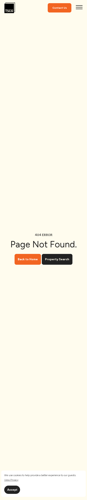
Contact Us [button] (59, 7)
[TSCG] (9, 8)
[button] (11, 480)
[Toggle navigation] (79, 7)
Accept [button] (12, 489)
